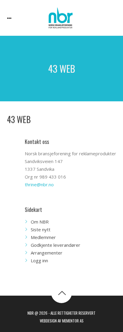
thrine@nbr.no (39, 184)
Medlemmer (43, 237)
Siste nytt (40, 229)
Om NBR (40, 222)
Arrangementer (46, 253)
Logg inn (39, 260)
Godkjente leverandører (55, 245)
